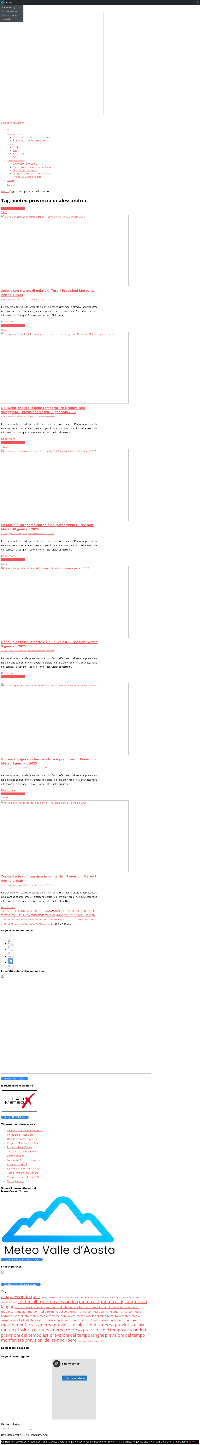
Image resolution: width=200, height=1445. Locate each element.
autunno (44, 1297)
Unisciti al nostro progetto (22, 1139)
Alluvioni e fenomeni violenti (23, 1168)
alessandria (21, 1296)
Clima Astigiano (15, 1155)
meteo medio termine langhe (102, 1312)
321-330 (84, 919)
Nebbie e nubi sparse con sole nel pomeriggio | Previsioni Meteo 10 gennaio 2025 (47, 527)
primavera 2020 (84, 1341)
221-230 (85, 915)
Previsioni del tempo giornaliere (33, 137)
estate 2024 (95, 1297)
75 (46, 911)
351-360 (20, 923)
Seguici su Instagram (76, 1378)
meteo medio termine (30, 1307)
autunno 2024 (65, 1297)
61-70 (40, 911)
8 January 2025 (20, 651)
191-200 (58, 915)
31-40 (20, 911)
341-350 (10, 923)
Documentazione (9, 11)
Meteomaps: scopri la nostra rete (33, 167)
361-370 (29, 923)
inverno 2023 (128, 1297)
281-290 (48, 919)
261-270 (29, 919)
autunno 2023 (54, 1297)
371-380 (38, 923)
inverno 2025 (6, 1302)
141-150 (17, 915)
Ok (190, 1441)
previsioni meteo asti (13, 208)
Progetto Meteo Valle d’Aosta (31, 173)
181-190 (50, 915)
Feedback (5, 19)
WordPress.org (8, 7)
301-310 (66, 919)
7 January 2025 (20, 768)
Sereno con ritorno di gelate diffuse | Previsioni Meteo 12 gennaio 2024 (47, 292)
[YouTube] (10, 956)
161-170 (34, 915)
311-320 (75, 919)
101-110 (79, 911)
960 (3, 329)
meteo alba (29, 1301)
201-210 (67, 915)
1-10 (3, 911)
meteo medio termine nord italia (98, 1316)
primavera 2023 (97, 1341)
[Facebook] (10, 943)
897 (3, 563)
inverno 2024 (140, 1297)
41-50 (27, 911)
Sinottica (18, 153)
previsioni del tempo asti (25, 1335)
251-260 (20, 919)
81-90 (64, 911)
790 (3, 212)
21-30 (14, 911)
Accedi (9, 2)
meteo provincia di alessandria (70, 1325)
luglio (15, 1302)
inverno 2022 (114, 1297)
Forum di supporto (9, 15)
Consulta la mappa (25, 163)
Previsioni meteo (14, 134)
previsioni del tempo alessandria (114, 1330)
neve (80, 1331)
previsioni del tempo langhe (77, 1335)
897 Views (50, 651)
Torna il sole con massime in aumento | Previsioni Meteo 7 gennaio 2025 (48, 878)
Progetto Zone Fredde (27, 176)
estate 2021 (75, 1297)
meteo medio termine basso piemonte (54, 1312)
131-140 (9, 915)
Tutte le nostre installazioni (22, 1151)
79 (58, 911)
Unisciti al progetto (25, 170)
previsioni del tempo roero (51, 1340)
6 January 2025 (20, 885)
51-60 (33, 911)
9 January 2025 (20, 533)
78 (55, 911)
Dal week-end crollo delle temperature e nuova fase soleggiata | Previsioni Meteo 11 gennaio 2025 (43, 410)
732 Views (49, 533)
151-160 (26, 915)
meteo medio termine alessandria (106, 1307)
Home (5, 191)
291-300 (57, 919)
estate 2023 (86, 1297)
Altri (15, 156)
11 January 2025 (20, 299)
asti (36, 1296)
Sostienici (11, 185)
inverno (104, 1297)
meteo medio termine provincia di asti (72, 1320)
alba (5, 1296)
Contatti (10, 181)
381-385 (48, 923)
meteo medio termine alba (64, 1307)
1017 (4, 798)
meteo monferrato (20, 1325)
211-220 (76, 915)
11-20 (8, 911)
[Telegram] (10, 963)
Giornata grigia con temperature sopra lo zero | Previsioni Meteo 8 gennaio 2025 (48, 761)
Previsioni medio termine (29, 140)
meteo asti (89, 1301)
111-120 (87, 911)
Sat (15, 150)
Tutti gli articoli (15, 1181)
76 (49, 911)
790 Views (50, 299)
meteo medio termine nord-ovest (53, 1316)
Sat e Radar (12, 144)
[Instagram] (10, 950)
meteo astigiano (117, 1301)
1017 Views (49, 885)
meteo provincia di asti (123, 1325)
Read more (8, 321)
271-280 (38, 919)
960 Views (50, 416)
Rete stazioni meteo (15, 161)
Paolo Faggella (7, 299)
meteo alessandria (60, 1301)
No (193, 1441)
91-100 (72, 911)
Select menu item (12, 122)
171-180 (42, 915)
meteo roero (64, 1330)
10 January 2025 (21, 416)
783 (3, 681)
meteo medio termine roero (118, 1320)
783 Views (49, 768)
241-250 (10, 919)
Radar (16, 147)
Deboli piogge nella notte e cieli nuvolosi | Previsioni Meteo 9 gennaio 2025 (49, 644)
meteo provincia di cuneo (26, 1330)
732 (3, 446)
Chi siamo (11, 130)
